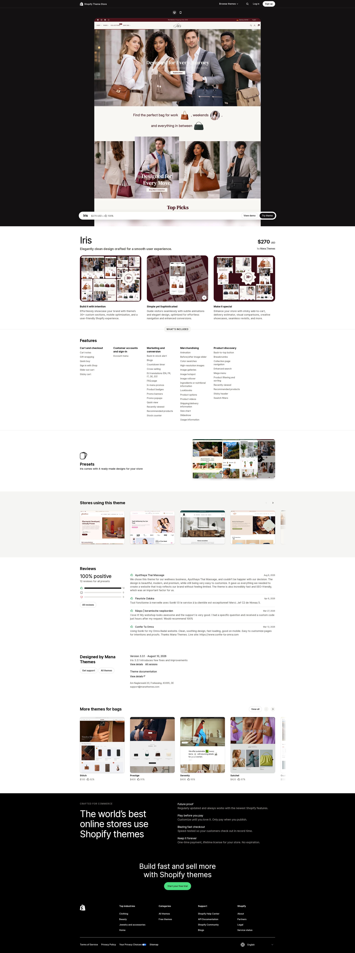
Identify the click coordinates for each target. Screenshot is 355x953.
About (240, 913)
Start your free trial (178, 886)
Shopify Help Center (208, 913)
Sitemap (154, 944)
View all (255, 709)
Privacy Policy (108, 944)
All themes (106, 670)
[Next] (273, 503)
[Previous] (266, 503)
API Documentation (208, 919)
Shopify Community (208, 924)
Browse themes (227, 3)
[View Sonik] (207, 458)
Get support (88, 670)
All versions (151, 664)
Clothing (123, 913)
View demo (250, 215)
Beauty (123, 919)
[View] (102, 527)
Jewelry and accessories (132, 924)
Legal (240, 924)
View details (136, 664)
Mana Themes (267, 248)
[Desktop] (174, 12)
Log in (256, 3)
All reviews (88, 604)
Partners (241, 919)
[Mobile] (180, 12)
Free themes (165, 919)
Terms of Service (89, 944)
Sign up (269, 3)
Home (122, 930)
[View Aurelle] (242, 458)
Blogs (201, 930)
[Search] (247, 4)
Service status (244, 930)
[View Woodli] (224, 458)
